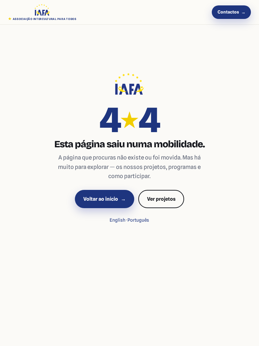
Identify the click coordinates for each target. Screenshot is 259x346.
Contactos (232, 12)
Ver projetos (161, 199)
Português (138, 220)
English (117, 220)
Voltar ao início (104, 199)
